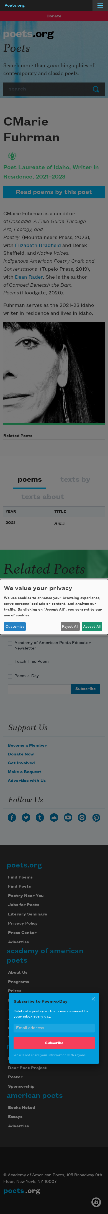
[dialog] (54, 607)
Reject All (70, 627)
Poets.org (14, 5)
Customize (15, 627)
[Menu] (100, 5)
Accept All (92, 627)
